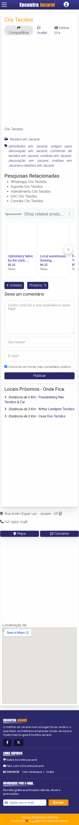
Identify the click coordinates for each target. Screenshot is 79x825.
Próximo (36, 285)
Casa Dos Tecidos (52, 416)
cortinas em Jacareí (55, 156)
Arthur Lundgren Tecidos (56, 409)
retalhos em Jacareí (38, 165)
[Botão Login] (66, 4)
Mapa (21, 534)
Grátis (50, 771)
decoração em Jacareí (28, 161)
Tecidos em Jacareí (24, 139)
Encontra (37, 4)
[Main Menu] (4, 4)
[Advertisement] (39, 83)
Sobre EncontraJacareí (22, 759)
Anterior (16, 285)
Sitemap (53, 817)
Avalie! (42, 33)
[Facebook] (7, 742)
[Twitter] (18, 742)
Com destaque (32, 771)
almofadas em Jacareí (27, 146)
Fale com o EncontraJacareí (25, 765)
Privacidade (39, 817)
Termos (25, 817)
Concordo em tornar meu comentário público (39, 367)
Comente (61, 534)
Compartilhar (19, 33)
